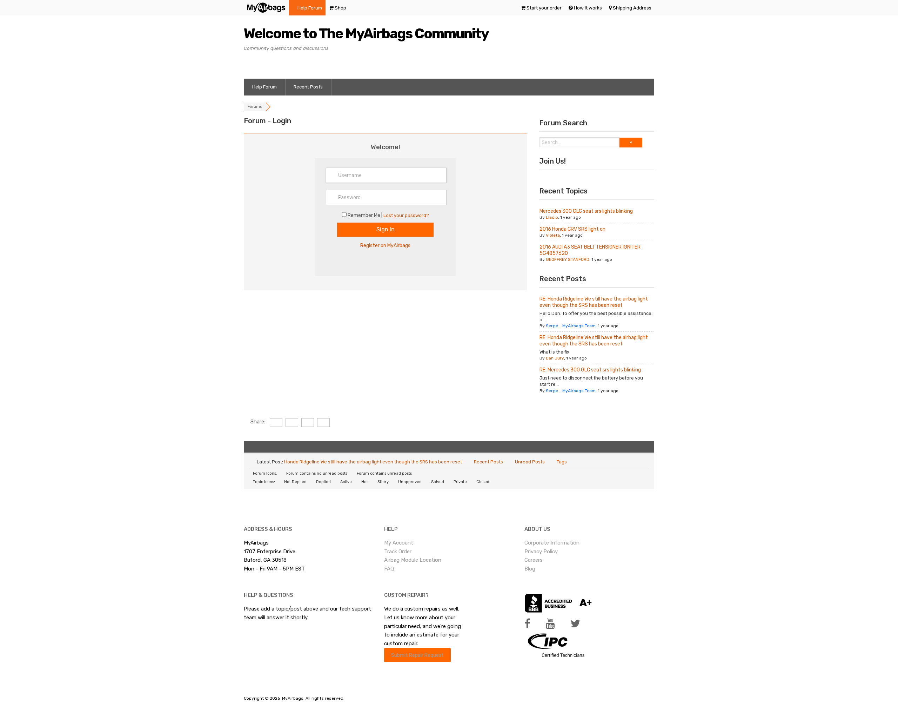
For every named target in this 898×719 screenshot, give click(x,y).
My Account (398, 543)
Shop (340, 8)
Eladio (552, 217)
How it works (588, 8)
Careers (533, 560)
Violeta (553, 235)
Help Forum (309, 8)
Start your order (544, 8)
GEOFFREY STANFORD (567, 259)
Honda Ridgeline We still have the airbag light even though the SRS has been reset (373, 461)
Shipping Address (632, 8)
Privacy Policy (541, 551)
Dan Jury (555, 358)
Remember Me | (365, 215)
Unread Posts (530, 461)
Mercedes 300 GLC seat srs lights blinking (586, 211)
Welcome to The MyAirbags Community (366, 33)
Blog (529, 569)
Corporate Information (551, 543)
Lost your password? (406, 215)
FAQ (389, 569)
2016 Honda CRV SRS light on (572, 229)
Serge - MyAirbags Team (571, 325)
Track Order (397, 551)
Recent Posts (308, 87)
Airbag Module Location (412, 560)
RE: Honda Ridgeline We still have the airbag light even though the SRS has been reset (594, 302)
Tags (562, 461)
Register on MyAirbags (385, 246)
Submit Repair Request (417, 655)
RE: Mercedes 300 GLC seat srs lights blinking (590, 370)
